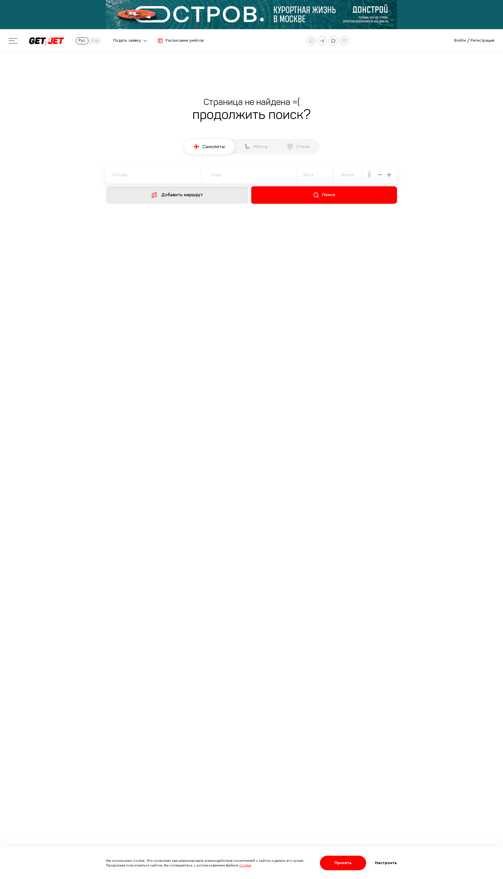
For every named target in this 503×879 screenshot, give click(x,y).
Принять (343, 863)
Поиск (328, 195)
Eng (95, 40)
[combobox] (347, 174)
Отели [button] (303, 146)
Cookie (245, 865)
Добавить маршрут (182, 195)
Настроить (386, 863)
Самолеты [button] (213, 146)
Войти (460, 40)
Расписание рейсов (185, 40)
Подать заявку (127, 40)
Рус (82, 40)
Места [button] (260, 146)
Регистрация (482, 40)
